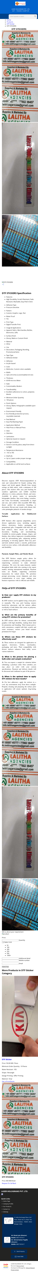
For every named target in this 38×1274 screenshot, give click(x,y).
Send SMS (20, 1256)
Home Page (6, 1201)
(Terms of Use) (20, 1266)
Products (10, 22)
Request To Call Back (9, 1183)
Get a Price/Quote (8, 1081)
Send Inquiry (20, 1251)
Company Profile (8, 1204)
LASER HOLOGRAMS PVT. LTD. (21, 10)
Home (9, 20)
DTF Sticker (10, 24)
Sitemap (5, 1212)
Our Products (7, 1206)
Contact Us (6, 1209)
